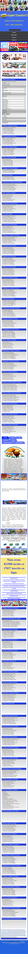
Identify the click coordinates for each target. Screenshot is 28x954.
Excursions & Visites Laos (8, 344)
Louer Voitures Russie (7, 430)
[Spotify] (20, 709)
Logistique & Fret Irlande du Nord (10, 389)
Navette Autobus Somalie (8, 178)
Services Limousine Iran (8, 200)
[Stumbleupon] (11, 709)
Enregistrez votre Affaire (8, 798)
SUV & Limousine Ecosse (8, 379)
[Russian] (23, 934)
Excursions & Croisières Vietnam (10, 323)
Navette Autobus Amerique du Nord (10, 717)
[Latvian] (16, 933)
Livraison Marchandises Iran (9, 199)
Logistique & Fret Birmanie (8, 273)
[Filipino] (21, 930)
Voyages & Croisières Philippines (10, 292)
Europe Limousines (7, 764)
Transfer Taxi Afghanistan (8, 312)
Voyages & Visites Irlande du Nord (10, 386)
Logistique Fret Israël (7, 210)
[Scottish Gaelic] (2, 935)
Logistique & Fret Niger (7, 164)
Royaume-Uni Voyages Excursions (10, 773)
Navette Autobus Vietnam (8, 322)
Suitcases (4, 99)
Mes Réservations (6, 795)
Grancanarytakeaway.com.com (14, 943)
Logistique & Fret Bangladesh (9, 357)
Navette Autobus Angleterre (8, 364)
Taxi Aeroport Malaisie (7, 258)
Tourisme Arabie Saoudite (8, 186)
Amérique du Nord (7, 442)
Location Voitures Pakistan (8, 283)
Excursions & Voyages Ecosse (9, 376)
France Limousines (7, 784)
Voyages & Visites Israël (8, 207)
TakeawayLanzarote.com (8, 808)
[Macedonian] (20, 933)
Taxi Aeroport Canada (7, 728)
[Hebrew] (17, 932)
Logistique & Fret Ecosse (8, 378)
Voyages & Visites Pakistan (9, 281)
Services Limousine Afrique (8, 133)
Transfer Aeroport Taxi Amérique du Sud (11, 738)
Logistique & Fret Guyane (8, 754)
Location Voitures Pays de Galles (10, 398)
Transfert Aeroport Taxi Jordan (9, 216)
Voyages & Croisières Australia (9, 697)
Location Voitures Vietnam (8, 324)
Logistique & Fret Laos (7, 346)
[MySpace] (3, 711)
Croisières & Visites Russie (8, 429)
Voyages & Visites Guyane (8, 751)
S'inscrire (14, 37)
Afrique (5, 437)
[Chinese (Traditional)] (7, 930)
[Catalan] (21, 929)
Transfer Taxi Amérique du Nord (9, 723)
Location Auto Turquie (7, 419)
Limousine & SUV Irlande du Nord (10, 390)
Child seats (4, 106)
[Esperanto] (18, 930)
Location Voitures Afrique (8, 131)
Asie (19, 437)
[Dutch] (16, 930)
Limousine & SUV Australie (8, 700)
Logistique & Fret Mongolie (8, 252)
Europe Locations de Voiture (9, 763)
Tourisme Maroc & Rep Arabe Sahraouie (11, 623)
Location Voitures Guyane (8, 753)
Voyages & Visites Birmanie (9, 271)
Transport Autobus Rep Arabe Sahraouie (11, 621)
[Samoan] (25, 934)
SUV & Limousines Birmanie (9, 274)
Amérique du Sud (19, 442)
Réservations (14, 35)
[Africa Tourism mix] (14, 534)
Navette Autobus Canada (8, 729)
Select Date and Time (6, 109)
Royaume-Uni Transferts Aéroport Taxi (11, 770)
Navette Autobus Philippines (9, 291)
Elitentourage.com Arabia (8, 802)
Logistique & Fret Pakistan (8, 284)
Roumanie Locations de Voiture (9, 240)
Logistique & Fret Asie (7, 840)
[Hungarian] (21, 932)
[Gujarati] (10, 932)
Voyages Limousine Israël (8, 211)
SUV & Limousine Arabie (8, 658)
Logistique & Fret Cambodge (9, 336)
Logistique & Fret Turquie (8, 420)
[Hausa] (12, 932)
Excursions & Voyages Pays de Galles (11, 397)
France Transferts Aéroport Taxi (9, 781)
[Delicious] (3, 709)
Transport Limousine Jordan (9, 220)
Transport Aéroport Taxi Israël (9, 205)
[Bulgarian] (19, 929)
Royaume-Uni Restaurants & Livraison (11, 807)
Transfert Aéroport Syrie (8, 226)
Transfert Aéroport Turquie (8, 416)
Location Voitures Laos (7, 345)
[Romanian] (21, 934)
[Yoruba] (16, 936)
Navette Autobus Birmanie (8, 270)
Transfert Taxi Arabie (7, 652)
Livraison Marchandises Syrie (9, 232)
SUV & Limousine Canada (8, 734)
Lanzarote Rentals (6, 942)
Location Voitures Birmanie (8, 272)
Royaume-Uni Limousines (8, 774)
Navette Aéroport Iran (7, 197)
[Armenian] (10, 929)
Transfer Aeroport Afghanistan (9, 303)
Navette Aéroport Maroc (8, 139)
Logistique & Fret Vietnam (8, 325)
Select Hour (4, 87)
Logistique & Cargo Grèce (8, 410)
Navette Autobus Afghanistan (9, 313)
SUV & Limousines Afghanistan (9, 316)
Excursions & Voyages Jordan (9, 218)
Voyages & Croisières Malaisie (9, 260)
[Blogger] (6, 709)
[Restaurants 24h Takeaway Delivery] (14, 59)
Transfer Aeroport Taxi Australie (9, 694)
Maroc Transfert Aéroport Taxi (9, 138)
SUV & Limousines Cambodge (9, 337)
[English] (2, 929)
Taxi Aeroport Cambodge (8, 331)
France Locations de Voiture (9, 785)
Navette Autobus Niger (7, 160)
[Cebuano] (23, 929)
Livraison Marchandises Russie (9, 431)
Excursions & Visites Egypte (9, 171)
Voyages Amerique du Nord (8, 718)
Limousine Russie (6, 432)
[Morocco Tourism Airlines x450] (14, 479)
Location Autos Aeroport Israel (9, 208)
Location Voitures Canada (8, 731)
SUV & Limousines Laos (8, 347)
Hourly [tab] (4, 82)
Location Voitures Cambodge (9, 334)
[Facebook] (3, 706)
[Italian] (4, 933)
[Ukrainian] (6, 936)
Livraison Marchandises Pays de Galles (11, 399)
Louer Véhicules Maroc (7, 141)
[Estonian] (20, 930)
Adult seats (4, 96)
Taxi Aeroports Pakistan (8, 279)
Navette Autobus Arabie (8, 653)
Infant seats (4, 104)
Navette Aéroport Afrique (8, 128)
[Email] (14, 709)
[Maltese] (22, 933)
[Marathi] (2, 934)
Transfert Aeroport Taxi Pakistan (9, 300)
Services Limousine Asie (8, 841)
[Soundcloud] (14, 706)
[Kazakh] (8, 933)
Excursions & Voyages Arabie (9, 654)
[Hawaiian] (14, 932)
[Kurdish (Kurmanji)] (12, 933)
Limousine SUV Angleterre (8, 369)
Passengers (4, 116)
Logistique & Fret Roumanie (9, 243)
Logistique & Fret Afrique (8, 132)
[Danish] (14, 930)
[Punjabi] (19, 934)
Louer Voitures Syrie (7, 230)
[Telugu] (25, 935)
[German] (6, 932)
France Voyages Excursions (9, 783)
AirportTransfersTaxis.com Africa (10, 800)
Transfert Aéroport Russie (8, 426)
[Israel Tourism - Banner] (14, 554)
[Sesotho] (6, 935)
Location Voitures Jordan (8, 219)
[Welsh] (14, 936)
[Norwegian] (9, 934)
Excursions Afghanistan (8, 311)
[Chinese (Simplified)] (3, 930)
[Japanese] (6, 933)
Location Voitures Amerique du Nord (10, 720)
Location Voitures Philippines (9, 293)
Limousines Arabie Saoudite (9, 190)
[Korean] (10, 933)
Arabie (12, 437)
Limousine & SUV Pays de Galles (10, 400)
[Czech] (12, 930)
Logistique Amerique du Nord (9, 721)
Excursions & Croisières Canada (9, 730)
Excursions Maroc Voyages (8, 140)
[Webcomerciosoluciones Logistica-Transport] (14, 67)
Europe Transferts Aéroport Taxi (9, 760)
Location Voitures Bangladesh (9, 356)
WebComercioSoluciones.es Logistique (11, 803)
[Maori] (24, 933)
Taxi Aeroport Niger (7, 159)
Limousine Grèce (6, 411)
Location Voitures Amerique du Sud (10, 742)
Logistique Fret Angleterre (8, 367)
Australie (6, 440)
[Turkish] (4, 936)
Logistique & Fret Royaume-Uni (9, 776)
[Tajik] (23, 935)
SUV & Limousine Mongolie (8, 253)
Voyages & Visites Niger (8, 161)
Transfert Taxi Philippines (8, 290)
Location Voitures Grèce (8, 407)
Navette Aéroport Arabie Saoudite (10, 185)
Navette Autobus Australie (8, 696)
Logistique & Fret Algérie (8, 154)
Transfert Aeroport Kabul (8, 305)
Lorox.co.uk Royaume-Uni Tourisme (10, 801)
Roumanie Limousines (7, 241)
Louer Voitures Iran (7, 198)
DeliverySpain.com (22, 942)
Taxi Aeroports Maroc (7, 620)
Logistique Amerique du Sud (9, 743)
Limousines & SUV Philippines (9, 296)
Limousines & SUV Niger (8, 165)
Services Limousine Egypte (8, 172)
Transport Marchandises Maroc (9, 142)
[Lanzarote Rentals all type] (14, 76)
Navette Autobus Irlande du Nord (9, 385)
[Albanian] (6, 929)
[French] (25, 930)
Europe (13, 440)
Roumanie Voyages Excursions (9, 239)
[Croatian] (10, 930)
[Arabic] (8, 929)
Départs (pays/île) (5, 85)
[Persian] (13, 934)
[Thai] (2, 936)
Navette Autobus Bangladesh (9, 353)
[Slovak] (8, 935)
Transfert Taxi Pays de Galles (9, 395)
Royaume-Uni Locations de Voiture (10, 775)
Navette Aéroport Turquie (8, 417)
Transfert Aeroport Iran (7, 196)
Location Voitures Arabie (8, 655)
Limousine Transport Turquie (9, 422)
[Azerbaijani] (12, 929)
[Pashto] (11, 934)
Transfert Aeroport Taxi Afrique (9, 127)
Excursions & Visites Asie (8, 838)
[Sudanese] (16, 935)
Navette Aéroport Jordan (8, 217)
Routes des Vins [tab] (6, 83)
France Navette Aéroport (8, 782)
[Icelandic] (23, 932)
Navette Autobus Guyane (8, 750)
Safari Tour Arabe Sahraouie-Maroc (10, 626)
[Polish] (15, 934)
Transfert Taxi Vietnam (7, 320)
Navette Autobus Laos (7, 343)
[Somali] (12, 935)
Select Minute (5, 90)
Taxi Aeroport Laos (7, 341)
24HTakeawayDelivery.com (14, 942)
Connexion (14, 40)
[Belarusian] (17, 929)
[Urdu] (8, 936)
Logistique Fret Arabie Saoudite (9, 188)
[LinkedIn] (22, 706)
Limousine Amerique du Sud (9, 744)
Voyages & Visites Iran (7, 194)
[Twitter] (6, 706)
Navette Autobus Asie (7, 837)
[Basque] (14, 929)
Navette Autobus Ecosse (8, 374)
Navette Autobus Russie (8, 427)
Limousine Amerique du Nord (9, 722)
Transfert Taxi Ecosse (7, 373)
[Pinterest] (20, 706)
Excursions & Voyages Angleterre (10, 365)
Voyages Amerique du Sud (8, 741)
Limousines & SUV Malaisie (9, 264)
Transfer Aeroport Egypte (8, 170)
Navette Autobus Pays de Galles (10, 396)
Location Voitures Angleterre (9, 366)
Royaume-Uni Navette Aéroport (9, 771)
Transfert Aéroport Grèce (8, 405)
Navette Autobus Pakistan (8, 280)
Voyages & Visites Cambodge (9, 333)
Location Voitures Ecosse (8, 377)
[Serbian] (4, 935)
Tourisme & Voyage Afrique (8, 130)
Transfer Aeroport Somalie (8, 177)
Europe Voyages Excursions (9, 762)
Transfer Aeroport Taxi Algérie (9, 148)
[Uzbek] (10, 936)
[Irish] (2, 933)
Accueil (14, 32)
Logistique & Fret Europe (8, 765)
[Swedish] (21, 935)
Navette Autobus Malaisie (8, 259)
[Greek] (8, 932)
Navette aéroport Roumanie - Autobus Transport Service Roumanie (13, 527)
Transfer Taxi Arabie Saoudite (9, 184)
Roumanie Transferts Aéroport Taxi (10, 237)
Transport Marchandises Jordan (9, 221)
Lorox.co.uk (22, 941)
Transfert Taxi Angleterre (8, 363)
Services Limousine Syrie (8, 231)
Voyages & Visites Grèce (8, 409)
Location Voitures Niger (8, 162)
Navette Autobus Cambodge (9, 332)
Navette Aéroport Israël (7, 206)
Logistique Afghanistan (7, 310)
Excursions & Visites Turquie (9, 418)
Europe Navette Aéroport (8, 761)
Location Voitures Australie (8, 698)
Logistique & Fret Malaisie (8, 263)
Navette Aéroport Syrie (7, 227)
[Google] (9, 706)
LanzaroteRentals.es (7, 804)
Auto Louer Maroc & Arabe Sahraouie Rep (11, 624)
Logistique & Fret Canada (8, 733)
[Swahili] (19, 935)
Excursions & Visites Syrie (8, 229)
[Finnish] (23, 930)
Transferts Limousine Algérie (9, 153)
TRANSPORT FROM (6, 92)
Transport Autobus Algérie (8, 150)
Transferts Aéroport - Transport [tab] (9, 81)
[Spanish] (14, 935)
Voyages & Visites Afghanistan (9, 304)
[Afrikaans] (4, 929)
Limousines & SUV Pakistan (9, 285)
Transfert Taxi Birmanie (8, 269)
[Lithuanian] (18, 933)
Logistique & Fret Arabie (8, 657)
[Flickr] (22, 709)
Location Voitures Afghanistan (9, 314)
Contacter (5, 796)
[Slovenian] (10, 935)
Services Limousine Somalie (9, 179)
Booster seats (5, 101)
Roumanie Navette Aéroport (8, 238)
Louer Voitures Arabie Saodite (9, 187)
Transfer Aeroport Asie (7, 835)
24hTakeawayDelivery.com (8, 805)
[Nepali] (7, 934)
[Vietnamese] (12, 936)
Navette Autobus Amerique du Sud (10, 740)
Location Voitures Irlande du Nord (10, 387)
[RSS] (17, 709)
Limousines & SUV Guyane (8, 755)
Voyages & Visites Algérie (8, 151)
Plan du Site (5, 797)
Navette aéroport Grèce (8, 406)
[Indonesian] (25, 932)
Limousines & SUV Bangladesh (9, 358)
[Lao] (14, 933)
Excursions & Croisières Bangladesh (10, 354)
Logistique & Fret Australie (8, 699)
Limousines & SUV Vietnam (9, 326)
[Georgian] (4, 932)
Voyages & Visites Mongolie (9, 250)
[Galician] (2, 932)
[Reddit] (9, 709)
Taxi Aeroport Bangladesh (8, 352)
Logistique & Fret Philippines (9, 294)
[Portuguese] (17, 934)
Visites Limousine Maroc (8, 144)
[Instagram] (17, 706)
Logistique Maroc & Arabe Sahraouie (10, 625)
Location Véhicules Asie (8, 839)
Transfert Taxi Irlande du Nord (9, 384)
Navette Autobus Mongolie (8, 248)
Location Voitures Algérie (8, 152)
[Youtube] (11, 706)
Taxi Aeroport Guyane (7, 749)
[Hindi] (19, 932)
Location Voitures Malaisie (8, 261)
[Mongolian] (4, 934)
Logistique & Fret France (8, 787)
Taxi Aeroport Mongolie (7, 247)
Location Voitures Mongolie (8, 251)
